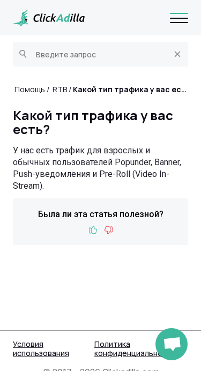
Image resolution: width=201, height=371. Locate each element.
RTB (60, 89)
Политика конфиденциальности (135, 348)
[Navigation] (179, 18)
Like (93, 230)
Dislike (108, 230)
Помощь (29, 89)
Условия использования (41, 348)
